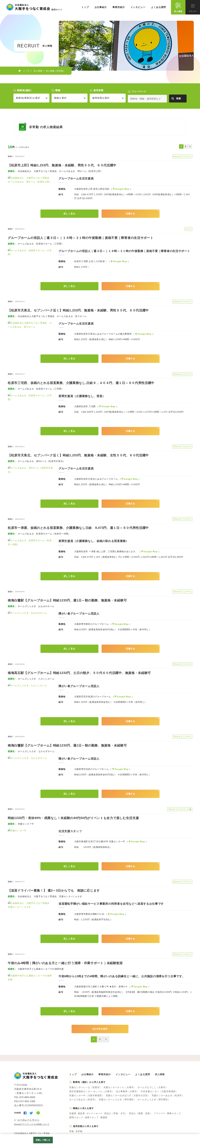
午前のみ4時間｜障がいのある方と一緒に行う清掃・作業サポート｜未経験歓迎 (65, 963)
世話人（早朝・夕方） (116, 1113)
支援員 (72, 1113)
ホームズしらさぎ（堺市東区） (154, 1099)
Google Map (122, 189)
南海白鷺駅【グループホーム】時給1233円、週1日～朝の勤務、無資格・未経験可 (67, 600)
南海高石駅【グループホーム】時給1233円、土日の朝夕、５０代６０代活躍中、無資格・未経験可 (79, 673)
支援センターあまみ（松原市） (168, 1095)
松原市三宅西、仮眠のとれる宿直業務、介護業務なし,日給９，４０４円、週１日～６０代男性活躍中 (81, 383)
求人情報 (178, 11)
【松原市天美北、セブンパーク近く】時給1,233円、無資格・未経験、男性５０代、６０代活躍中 (78, 310)
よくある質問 (158, 7)
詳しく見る (69, 213)
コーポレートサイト (28, 1120)
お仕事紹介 (101, 7)
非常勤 (78, 1131)
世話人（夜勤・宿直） (140, 1113)
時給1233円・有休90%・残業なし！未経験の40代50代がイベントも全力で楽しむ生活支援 (73, 818)
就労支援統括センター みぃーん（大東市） (91, 1091)
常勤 (71, 1131)
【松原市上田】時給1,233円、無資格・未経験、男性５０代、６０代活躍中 (62, 165)
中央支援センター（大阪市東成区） (159, 1091)
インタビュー (138, 7)
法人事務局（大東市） (127, 1091)
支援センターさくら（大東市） (119, 1087)
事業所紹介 (118, 7)
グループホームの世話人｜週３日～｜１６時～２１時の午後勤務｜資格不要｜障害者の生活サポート (80, 237)
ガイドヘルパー (94, 1113)
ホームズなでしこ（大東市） (153, 1087)
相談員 (81, 1113)
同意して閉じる (43, 1140)
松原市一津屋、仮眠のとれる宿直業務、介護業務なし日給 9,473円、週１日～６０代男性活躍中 (78, 527)
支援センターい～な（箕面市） (85, 1087)
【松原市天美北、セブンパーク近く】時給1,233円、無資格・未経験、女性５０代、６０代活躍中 (78, 455)
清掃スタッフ (92, 1117)
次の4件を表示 (100, 1029)
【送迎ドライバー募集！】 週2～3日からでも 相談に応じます (54, 890)
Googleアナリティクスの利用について (31, 1124)
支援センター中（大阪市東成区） (86, 1095)
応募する (130, 213)
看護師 (103, 1117)
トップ (85, 7)
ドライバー (160, 1113)
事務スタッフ (174, 1113)
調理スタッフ (76, 1117)
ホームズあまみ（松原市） (83, 1099)
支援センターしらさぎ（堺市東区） (117, 1099)
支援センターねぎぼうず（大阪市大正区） (128, 1095)
